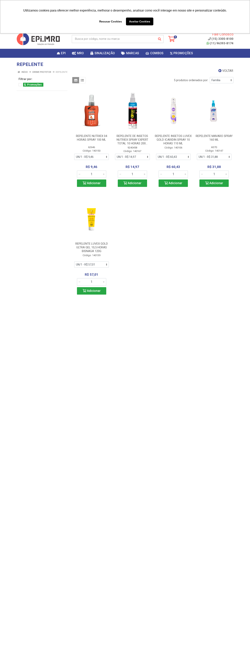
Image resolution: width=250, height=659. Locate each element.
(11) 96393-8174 (221, 43)
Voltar (227, 71)
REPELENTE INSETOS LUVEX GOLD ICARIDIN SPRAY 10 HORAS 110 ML (173, 139)
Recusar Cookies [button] (110, 21)
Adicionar (93, 183)
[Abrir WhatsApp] (240, 649)
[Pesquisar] (159, 39)
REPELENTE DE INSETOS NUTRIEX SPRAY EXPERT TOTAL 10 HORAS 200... (132, 139)
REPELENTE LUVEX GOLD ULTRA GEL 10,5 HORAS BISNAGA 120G (91, 247)
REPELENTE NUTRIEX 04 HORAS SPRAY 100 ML (91, 137)
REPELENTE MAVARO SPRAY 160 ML (214, 137)
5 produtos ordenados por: (191, 80)
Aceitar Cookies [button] (139, 21)
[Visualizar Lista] (82, 80)
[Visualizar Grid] (75, 80)
